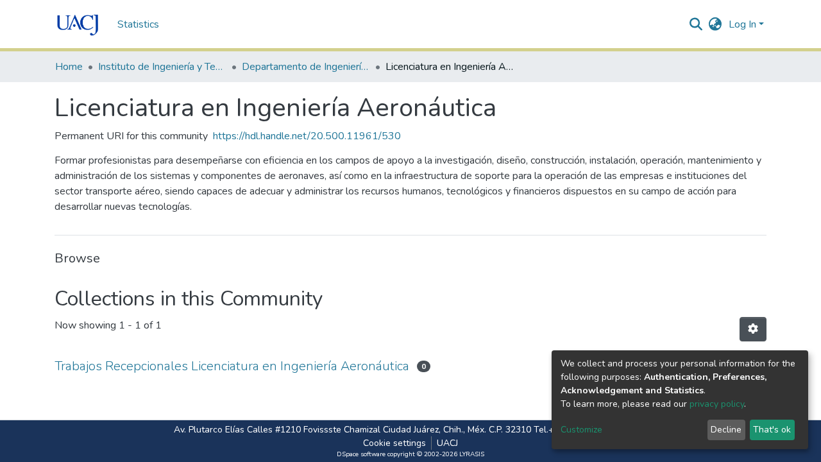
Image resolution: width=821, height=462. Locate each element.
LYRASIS (471, 454)
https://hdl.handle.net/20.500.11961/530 (307, 136)
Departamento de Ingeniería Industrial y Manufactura (306, 67)
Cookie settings (394, 443)
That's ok (772, 430)
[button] (715, 24)
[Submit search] (696, 24)
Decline (726, 430)
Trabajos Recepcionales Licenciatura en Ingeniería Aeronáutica (232, 366)
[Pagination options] (753, 329)
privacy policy (717, 404)
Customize (581, 430)
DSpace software (361, 454)
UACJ (447, 443)
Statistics (138, 24)
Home (69, 67)
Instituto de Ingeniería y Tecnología (162, 67)
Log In (742, 24)
